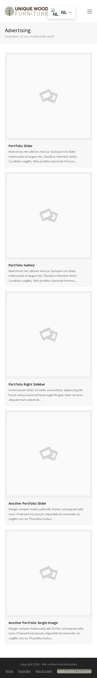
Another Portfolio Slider (27, 503)
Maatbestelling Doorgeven (74, 671)
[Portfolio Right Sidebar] (48, 376)
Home (9, 671)
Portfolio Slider (20, 146)
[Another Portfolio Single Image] (48, 614)
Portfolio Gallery (22, 265)
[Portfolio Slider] (48, 137)
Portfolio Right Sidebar (27, 384)
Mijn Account (44, 671)
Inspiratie (24, 671)
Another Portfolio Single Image (33, 623)
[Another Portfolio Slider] (48, 495)
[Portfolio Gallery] (48, 256)
